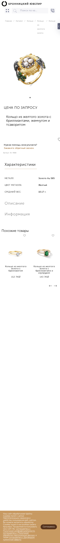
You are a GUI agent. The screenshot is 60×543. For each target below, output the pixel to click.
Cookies (6, 516)
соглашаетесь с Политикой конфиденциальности (19, 530)
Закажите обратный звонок (19, 148)
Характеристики (20, 165)
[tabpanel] (30, 70)
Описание (14, 203)
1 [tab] (30, 97)
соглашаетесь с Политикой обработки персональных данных (19, 534)
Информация (17, 214)
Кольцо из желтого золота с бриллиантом (15, 268)
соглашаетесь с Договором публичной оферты (19, 539)
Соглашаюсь (49, 527)
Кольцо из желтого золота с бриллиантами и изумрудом (44, 268)
